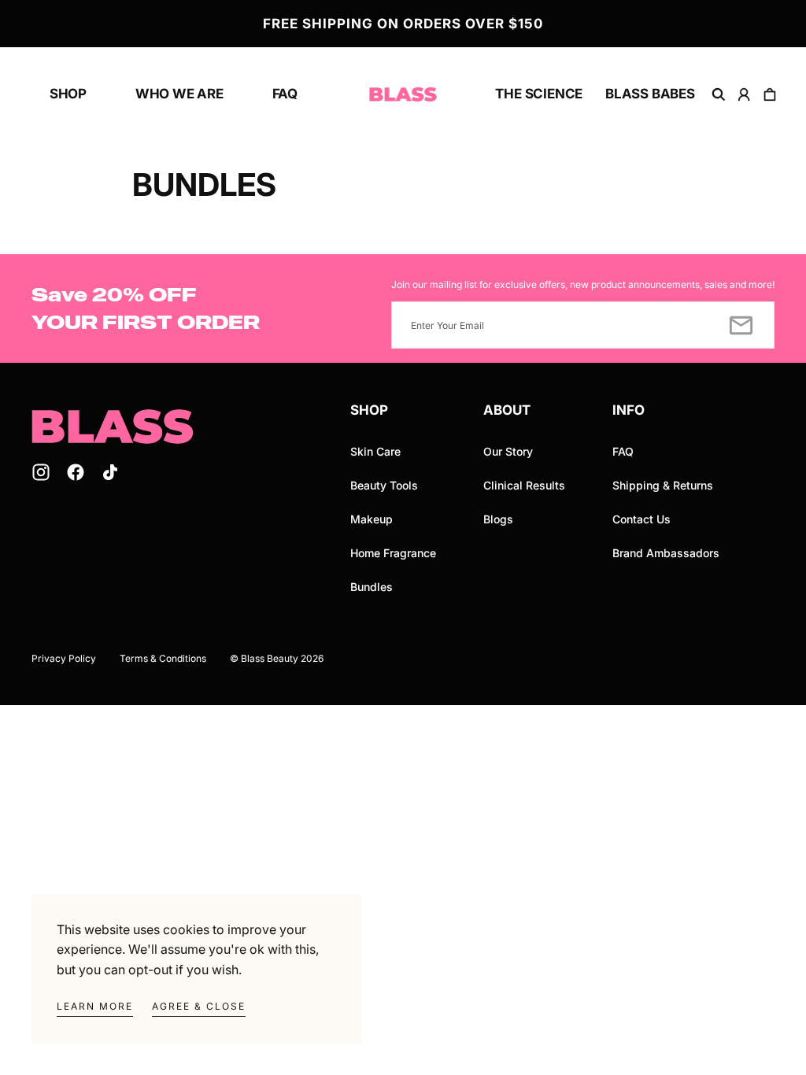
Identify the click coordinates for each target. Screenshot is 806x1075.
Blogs (498, 519)
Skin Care (375, 451)
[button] (719, 94)
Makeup (371, 519)
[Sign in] (744, 94)
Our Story (508, 451)
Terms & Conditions (163, 658)
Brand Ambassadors (665, 553)
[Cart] (769, 94)
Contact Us (641, 519)
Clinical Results (524, 485)
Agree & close (199, 1006)
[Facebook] (75, 472)
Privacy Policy (63, 658)
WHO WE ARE (179, 94)
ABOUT (507, 410)
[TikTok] (110, 472)
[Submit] (741, 325)
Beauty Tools (384, 485)
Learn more (95, 1006)
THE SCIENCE (538, 94)
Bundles (371, 586)
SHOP (68, 94)
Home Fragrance (393, 553)
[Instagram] (41, 472)
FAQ (285, 94)
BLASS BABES (650, 94)
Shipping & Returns (662, 485)
